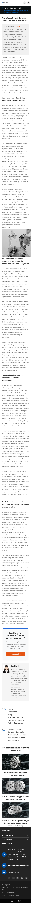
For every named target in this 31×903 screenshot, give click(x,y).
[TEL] (12, 901)
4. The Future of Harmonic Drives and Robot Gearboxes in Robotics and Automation (15, 49)
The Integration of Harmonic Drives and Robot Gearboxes (16, 11)
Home (6, 8)
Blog (20, 8)
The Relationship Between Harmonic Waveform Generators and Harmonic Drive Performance (17, 735)
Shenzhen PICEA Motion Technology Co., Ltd (15, 888)
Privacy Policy (14, 896)
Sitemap (4, 896)
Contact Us (7, 844)
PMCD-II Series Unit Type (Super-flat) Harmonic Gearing (15, 797)
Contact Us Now (15, 654)
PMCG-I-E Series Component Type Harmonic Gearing (15, 773)
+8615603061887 (13, 872)
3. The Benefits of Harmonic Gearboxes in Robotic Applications (15, 43)
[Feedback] (19, 901)
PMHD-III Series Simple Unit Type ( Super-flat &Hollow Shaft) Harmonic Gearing (15, 823)
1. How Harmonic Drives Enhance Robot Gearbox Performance (14, 30)
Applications (7, 835)
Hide (18, 26)
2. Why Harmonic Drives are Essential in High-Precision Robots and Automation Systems (15, 37)
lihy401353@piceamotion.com (18, 865)
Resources (13, 8)
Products (6, 831)
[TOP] (27, 901)
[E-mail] (4, 901)
